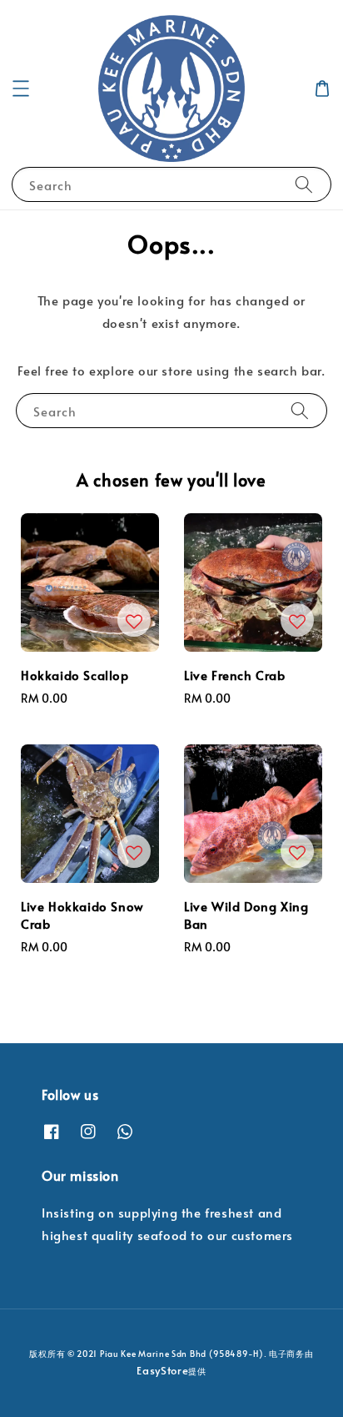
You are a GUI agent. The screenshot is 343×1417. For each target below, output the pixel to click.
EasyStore (162, 1370)
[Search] (304, 184)
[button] (20, 88)
